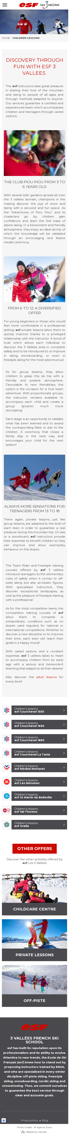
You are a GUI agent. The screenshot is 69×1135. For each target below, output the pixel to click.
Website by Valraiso (36, 1131)
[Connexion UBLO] (4, 1120)
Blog (45, 1120)
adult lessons (46, 677)
